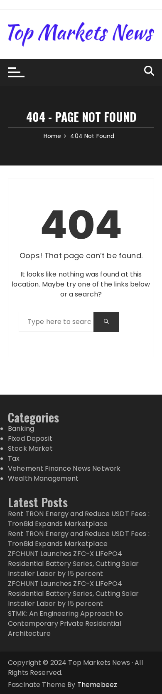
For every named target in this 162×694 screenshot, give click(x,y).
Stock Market (30, 448)
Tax (14, 458)
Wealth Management (43, 478)
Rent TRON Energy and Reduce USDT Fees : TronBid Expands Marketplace (79, 519)
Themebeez (97, 684)
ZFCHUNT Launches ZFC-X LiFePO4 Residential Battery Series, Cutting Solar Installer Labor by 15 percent (73, 563)
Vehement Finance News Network (64, 468)
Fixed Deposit (30, 438)
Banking (21, 428)
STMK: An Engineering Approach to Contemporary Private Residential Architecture (65, 623)
